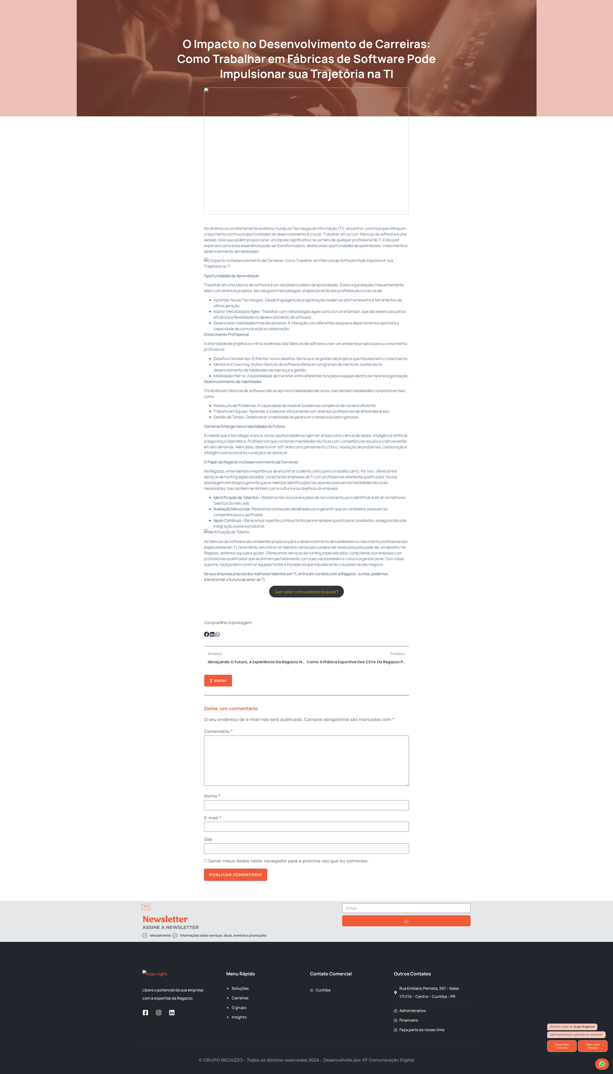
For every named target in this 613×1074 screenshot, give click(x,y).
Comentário (218, 731)
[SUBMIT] (406, 920)
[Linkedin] (172, 1013)
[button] (207, 634)
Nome (212, 796)
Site (208, 839)
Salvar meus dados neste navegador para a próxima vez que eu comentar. (288, 861)
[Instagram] (159, 1013)
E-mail (212, 818)
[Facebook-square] (145, 1013)
